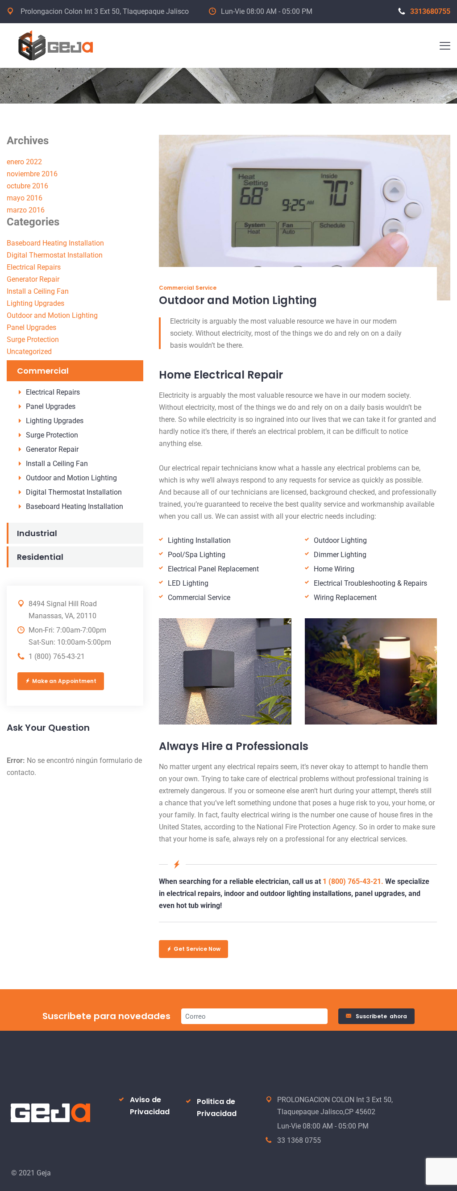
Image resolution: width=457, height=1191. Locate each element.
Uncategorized (29, 351)
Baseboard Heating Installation (55, 243)
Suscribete (381, 1016)
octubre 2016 (27, 186)
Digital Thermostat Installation (55, 255)
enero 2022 (24, 162)
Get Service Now (197, 949)
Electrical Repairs (34, 267)
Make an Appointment (64, 681)
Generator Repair (33, 279)
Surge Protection (33, 339)
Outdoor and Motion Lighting (52, 315)
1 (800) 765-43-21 (57, 656)
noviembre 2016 (32, 174)
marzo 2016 (26, 210)
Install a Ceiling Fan (38, 291)
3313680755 (430, 11)
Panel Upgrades (31, 327)
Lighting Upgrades (35, 303)
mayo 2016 (24, 198)
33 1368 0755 (299, 1140)
